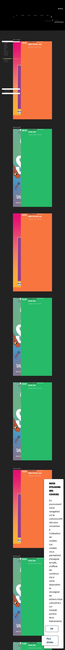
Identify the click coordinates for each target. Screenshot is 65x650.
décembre (41, 15)
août (17, 15)
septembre (22, 15)
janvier (48, 15)
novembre (35, 15)
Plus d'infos (50, 641)
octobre (29, 15)
